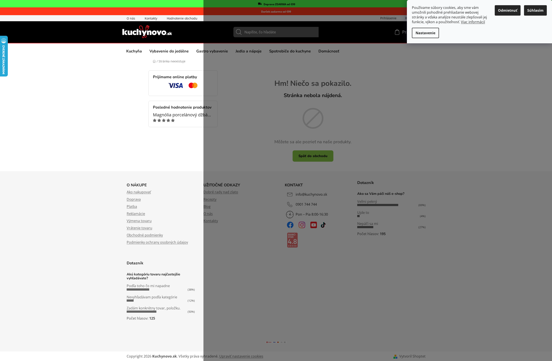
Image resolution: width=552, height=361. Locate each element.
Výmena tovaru (139, 220)
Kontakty (151, 18)
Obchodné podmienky (145, 235)
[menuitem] (134, 51)
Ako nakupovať (139, 192)
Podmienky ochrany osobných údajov (157, 242)
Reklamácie (136, 213)
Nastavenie (425, 33)
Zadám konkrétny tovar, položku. (153, 308)
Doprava (134, 199)
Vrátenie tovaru (139, 228)
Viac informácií (473, 22)
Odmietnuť (507, 10)
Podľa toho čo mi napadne (148, 285)
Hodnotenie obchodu (182, 18)
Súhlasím (535, 10)
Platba (132, 206)
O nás (131, 18)
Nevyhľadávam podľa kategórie (152, 297)
